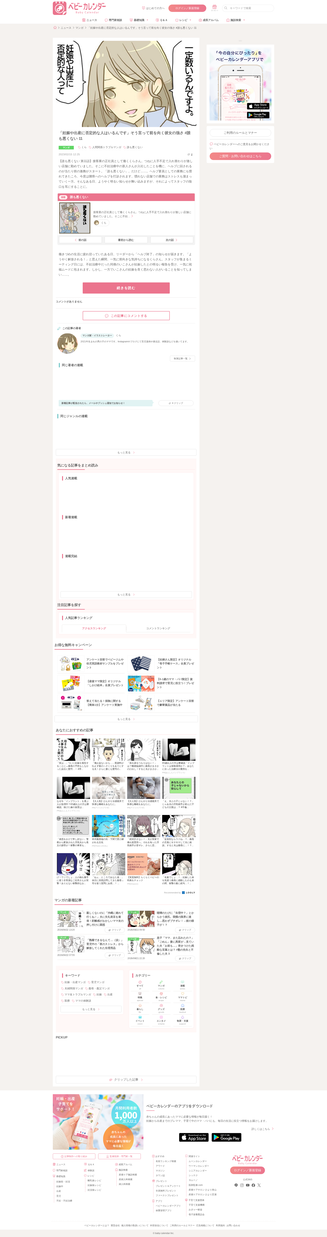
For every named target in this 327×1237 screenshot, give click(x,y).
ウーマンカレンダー (199, 1166)
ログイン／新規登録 (187, 8)
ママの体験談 (83, 1000)
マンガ (79, 27)
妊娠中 (59, 1186)
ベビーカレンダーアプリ (168, 1206)
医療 (67, 1000)
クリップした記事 (126, 1079)
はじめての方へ (155, 8)
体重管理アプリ (164, 1210)
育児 (58, 1196)
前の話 (82, 239)
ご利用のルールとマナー (240, 132)
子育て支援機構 (197, 1205)
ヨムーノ (193, 1180)
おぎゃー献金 (195, 1209)
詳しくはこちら (260, 1128)
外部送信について (159, 1225)
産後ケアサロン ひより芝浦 (202, 1194)
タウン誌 (160, 1175)
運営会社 (115, 1225)
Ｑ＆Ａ (164, 20)
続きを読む (126, 288)
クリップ (177, 403)
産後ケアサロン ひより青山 (202, 1189)
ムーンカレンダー (198, 1161)
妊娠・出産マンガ (75, 982)
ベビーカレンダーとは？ (96, 1225)
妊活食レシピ (94, 1190)
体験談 (91, 1170)
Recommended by (172, 892)
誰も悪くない (135, 147)
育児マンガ (97, 982)
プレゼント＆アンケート (168, 1186)
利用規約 (220, 1225)
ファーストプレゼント (167, 1195)
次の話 (170, 239)
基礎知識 (139, 20)
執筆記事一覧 (181, 358)
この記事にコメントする (129, 315)
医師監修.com (196, 1185)
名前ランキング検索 (166, 1161)
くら (84, 147)
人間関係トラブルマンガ (106, 147)
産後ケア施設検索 (128, 1174)
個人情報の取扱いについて (135, 1225)
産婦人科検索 (125, 1179)
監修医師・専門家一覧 (121, 1156)
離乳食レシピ (94, 1180)
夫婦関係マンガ (74, 988)
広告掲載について (205, 1225)
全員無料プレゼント (166, 1190)
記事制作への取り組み (76, 1156)
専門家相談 (115, 20)
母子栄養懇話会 (197, 1214)
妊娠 (99, 994)
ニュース (91, 20)
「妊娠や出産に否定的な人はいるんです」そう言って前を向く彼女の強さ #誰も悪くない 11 (142, 27)
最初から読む (126, 239)
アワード (160, 1166)
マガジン (160, 1170)
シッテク (193, 1175)
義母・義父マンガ (99, 988)
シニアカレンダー (198, 1170)
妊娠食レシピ (94, 1185)
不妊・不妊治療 (64, 1200)
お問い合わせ (233, 1225)
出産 (110, 994)
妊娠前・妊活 (63, 1181)
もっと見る (124, 452)
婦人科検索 (124, 1184)
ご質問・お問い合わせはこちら (240, 156)
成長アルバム (211, 20)
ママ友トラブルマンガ (78, 994)
